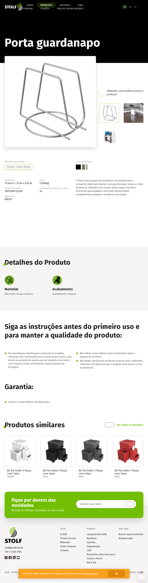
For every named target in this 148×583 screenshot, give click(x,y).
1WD (141, 572)
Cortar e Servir (94, 558)
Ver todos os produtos (129, 424)
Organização (93, 546)
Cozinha (91, 542)
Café (89, 550)
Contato (45, 8)
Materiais (65, 5)
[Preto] (78, 167)
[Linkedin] (14, 557)
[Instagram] (6, 557)
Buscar (141, 7)
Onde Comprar (68, 546)
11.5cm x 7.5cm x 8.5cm (18, 166)
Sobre (29, 5)
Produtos (46, 5)
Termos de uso (68, 538)
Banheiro (92, 538)
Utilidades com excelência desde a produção (125, 93)
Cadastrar (129, 504)
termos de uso (90, 573)
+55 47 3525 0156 (13, 551)
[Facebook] (10, 557)
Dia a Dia (91, 562)
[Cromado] (84, 167)
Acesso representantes (131, 534)
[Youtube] (18, 557)
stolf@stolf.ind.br (14, 547)
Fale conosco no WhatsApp (142, 577)
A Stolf (63, 534)
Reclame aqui (126, 538)
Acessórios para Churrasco (101, 554)
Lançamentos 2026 (97, 534)
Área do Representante (70, 8)
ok (116, 573)
